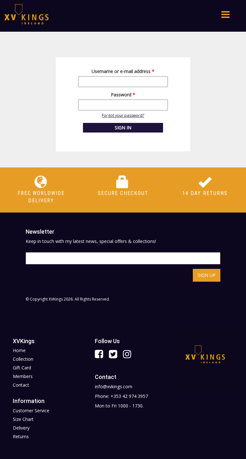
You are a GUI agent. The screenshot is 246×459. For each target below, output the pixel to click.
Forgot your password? (123, 115)
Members (23, 376)
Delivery (21, 428)
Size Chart (23, 419)
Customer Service (31, 410)
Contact (21, 385)
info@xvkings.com (113, 386)
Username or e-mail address (123, 71)
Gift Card (22, 368)
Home (19, 350)
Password (123, 95)
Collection (23, 359)
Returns (21, 436)
